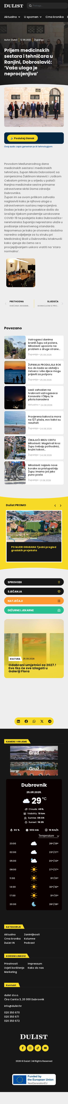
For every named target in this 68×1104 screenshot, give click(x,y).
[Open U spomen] (40, 17)
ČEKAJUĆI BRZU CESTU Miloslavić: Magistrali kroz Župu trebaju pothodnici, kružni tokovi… (44, 444)
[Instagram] (30, 1048)
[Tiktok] (38, 1048)
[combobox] (47, 6)
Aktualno (33, 404)
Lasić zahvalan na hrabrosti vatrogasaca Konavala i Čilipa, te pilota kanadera (43, 394)
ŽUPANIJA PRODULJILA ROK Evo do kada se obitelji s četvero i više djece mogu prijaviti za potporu (44, 369)
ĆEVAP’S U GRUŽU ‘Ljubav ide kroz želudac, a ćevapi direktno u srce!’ (32, 550)
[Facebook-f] (22, 1048)
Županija (39, 39)
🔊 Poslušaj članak (22, 138)
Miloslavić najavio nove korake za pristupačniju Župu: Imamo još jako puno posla (43, 469)
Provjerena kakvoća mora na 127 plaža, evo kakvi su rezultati (44, 420)
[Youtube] (45, 1048)
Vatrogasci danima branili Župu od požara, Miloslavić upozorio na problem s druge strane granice (43, 346)
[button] (55, 505)
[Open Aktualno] (19, 17)
